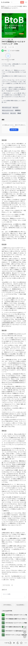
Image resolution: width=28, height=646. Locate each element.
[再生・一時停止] (14, 643)
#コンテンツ (5, 113)
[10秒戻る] (10, 643)
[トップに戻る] (24, 632)
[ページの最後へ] (24, 636)
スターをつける (6, 585)
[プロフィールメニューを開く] (26, 2)
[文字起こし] (12, 39)
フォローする (11, 47)
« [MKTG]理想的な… (7, 605)
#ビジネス (13, 113)
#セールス (15, 107)
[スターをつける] (3, 47)
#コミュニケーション (7, 110)
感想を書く (14, 129)
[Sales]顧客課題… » (20, 605)
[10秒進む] (18, 643)
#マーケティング (6, 107)
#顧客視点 (17, 110)
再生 (5, 50)
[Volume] (7, 643)
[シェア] (5, 47)
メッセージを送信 (14, 50)
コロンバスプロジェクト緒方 (8, 59)
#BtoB (19, 113)
